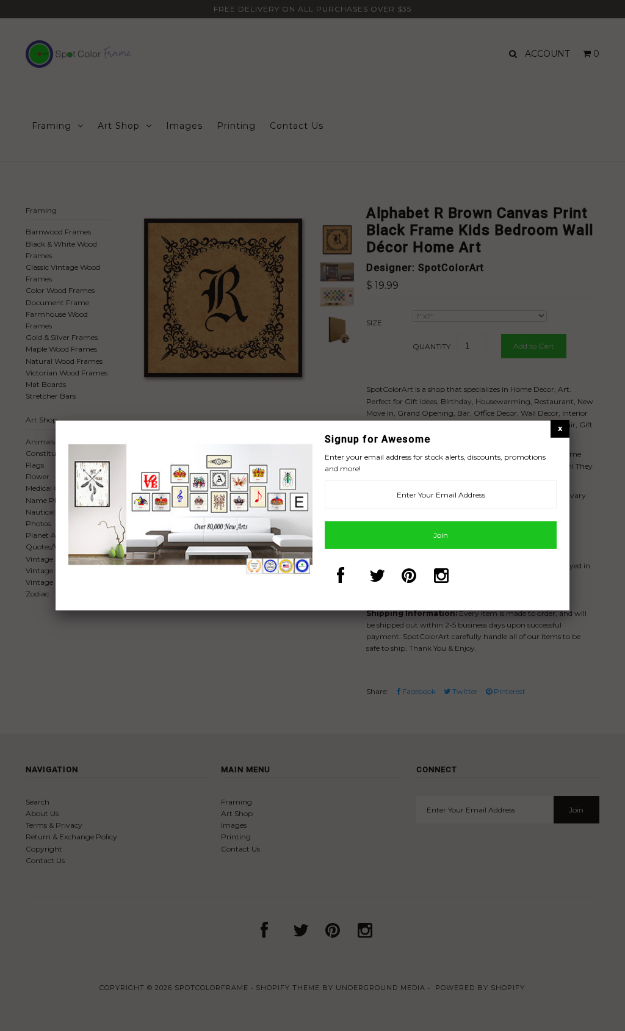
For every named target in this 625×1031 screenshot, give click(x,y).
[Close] (560, 428)
